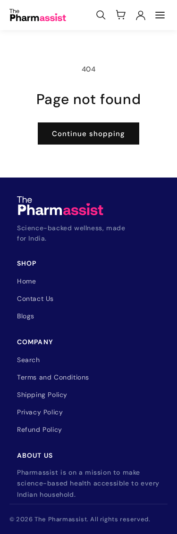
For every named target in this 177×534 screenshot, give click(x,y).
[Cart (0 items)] (121, 15)
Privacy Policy (40, 412)
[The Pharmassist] (37, 15)
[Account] (141, 15)
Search (28, 360)
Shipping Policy (42, 394)
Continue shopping (88, 133)
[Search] (101, 15)
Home (26, 281)
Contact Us (35, 298)
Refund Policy (39, 429)
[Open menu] (160, 15)
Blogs (25, 316)
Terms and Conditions (53, 377)
